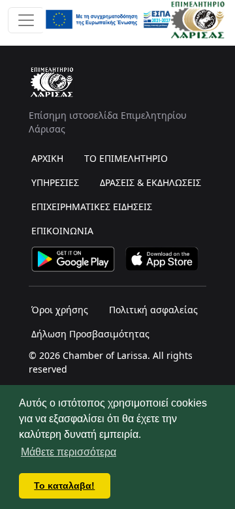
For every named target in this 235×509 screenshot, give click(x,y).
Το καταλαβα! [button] (64, 485)
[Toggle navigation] (26, 20)
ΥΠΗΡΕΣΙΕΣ (55, 182)
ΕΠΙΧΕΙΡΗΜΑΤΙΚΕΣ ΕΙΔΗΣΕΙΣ (91, 206)
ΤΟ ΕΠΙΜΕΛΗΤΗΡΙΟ (126, 158)
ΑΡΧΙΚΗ (47, 158)
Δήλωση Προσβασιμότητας (90, 334)
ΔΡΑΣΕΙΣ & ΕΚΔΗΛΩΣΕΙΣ (150, 182)
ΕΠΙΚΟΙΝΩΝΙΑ (62, 230)
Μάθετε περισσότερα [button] (68, 451)
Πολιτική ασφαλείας (153, 309)
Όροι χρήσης (59, 309)
